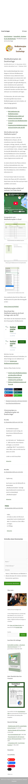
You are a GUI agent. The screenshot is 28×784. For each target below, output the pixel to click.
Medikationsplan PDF (13, 343)
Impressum (24, 779)
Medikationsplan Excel (13, 329)
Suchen (9, 632)
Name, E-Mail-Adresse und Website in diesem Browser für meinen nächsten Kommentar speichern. (16, 576)
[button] (8, 389)
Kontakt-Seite (18, 627)
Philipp (7, 506)
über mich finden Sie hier (16, 625)
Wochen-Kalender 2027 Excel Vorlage (16, 730)
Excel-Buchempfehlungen (13, 403)
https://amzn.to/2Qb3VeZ (11, 306)
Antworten (8, 461)
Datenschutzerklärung (17, 779)
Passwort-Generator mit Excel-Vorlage (16, 401)
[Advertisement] (14, 14)
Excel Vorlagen (5, 31)
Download (22, 327)
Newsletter (14, 781)
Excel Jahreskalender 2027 (14, 734)
